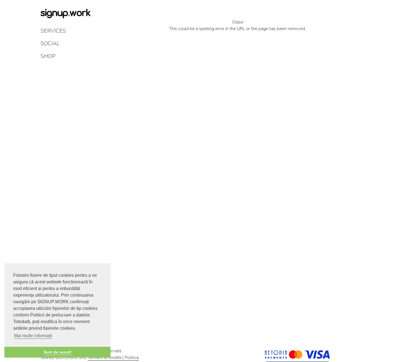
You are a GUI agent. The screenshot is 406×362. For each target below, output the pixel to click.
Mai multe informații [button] (33, 335)
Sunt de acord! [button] (58, 352)
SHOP (48, 56)
